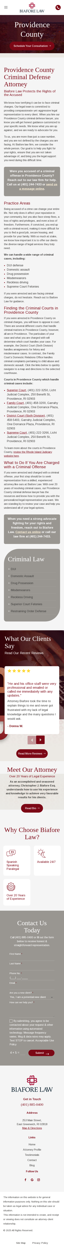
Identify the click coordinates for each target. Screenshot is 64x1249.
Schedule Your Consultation (31, 46)
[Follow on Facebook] (25, 1179)
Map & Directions (32, 1128)
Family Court (15, 403)
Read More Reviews (30, 753)
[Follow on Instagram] (38, 1179)
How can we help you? (21, 1002)
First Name (15, 954)
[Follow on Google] (32, 1179)
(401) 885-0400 (32, 1104)
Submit (39, 1053)
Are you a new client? (21, 992)
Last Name (15, 963)
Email (12, 983)
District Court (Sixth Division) (26, 415)
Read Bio (30, 808)
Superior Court (16, 390)
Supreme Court (17, 432)
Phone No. (15, 973)
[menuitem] (6, 7)
